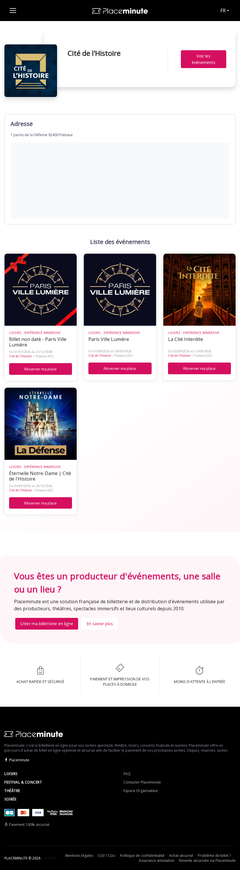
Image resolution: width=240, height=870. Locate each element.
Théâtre (12, 790)
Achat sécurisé (181, 855)
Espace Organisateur (141, 790)
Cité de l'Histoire (20, 356)
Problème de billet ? (214, 855)
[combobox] (224, 10)
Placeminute (19, 760)
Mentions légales (79, 855)
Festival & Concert (23, 782)
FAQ (127, 773)
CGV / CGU (106, 855)
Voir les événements (203, 59)
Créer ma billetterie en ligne (46, 623)
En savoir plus (100, 623)
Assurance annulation (156, 860)
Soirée (10, 799)
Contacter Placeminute (142, 782)
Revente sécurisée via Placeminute (207, 860)
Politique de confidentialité (142, 855)
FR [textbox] (223, 10)
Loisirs (11, 773)
